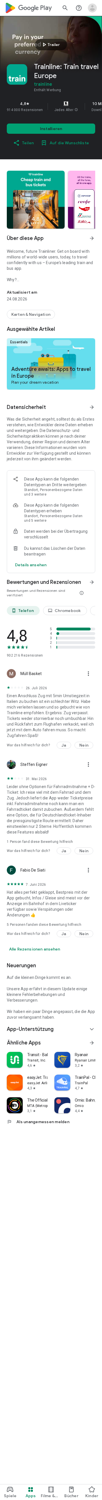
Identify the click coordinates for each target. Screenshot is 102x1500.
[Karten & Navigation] (31, 314)
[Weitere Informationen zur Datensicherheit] (31, 565)
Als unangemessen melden (38, 1121)
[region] (51, 106)
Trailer (50, 44)
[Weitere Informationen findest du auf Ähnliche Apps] (92, 1043)
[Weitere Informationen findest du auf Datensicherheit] (92, 407)
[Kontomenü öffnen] (92, 8)
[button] (76, 110)
